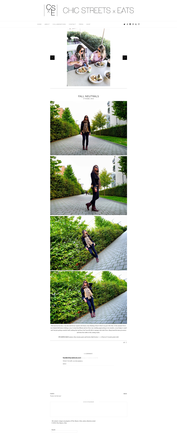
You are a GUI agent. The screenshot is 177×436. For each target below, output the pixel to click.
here (99, 337)
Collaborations (59, 24)
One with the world (88, 54)
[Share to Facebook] (126, 342)
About (47, 24)
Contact (72, 24)
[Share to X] (124, 342)
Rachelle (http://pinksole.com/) (72, 358)
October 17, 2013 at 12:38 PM (90, 357)
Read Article (88, 59)
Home (39, 24)
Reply (64, 363)
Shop (88, 24)
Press (81, 24)
